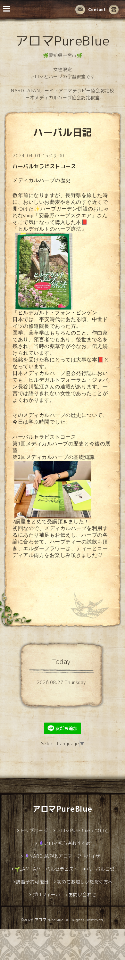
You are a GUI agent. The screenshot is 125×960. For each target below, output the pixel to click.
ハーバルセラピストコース (44, 166)
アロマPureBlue (62, 41)
